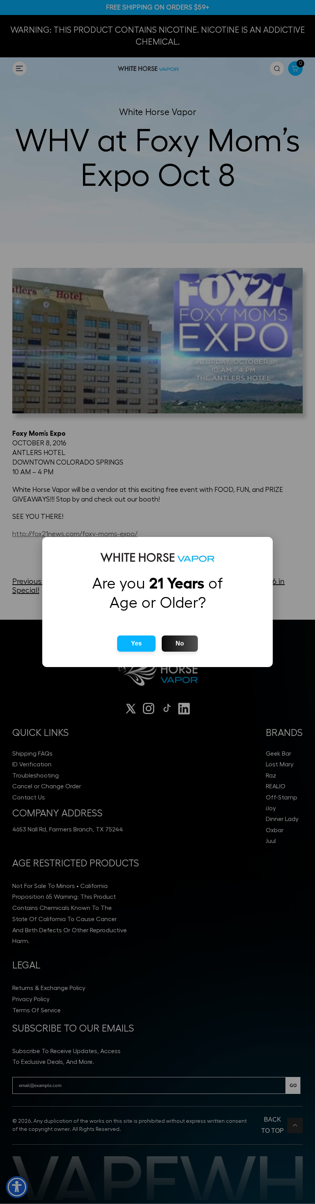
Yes (136, 643)
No (180, 643)
